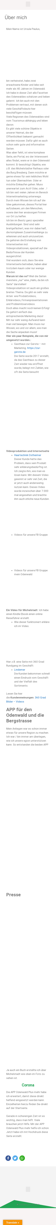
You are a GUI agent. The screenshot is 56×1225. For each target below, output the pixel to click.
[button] (28, 4)
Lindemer (19, 669)
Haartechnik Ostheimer (27, 455)
